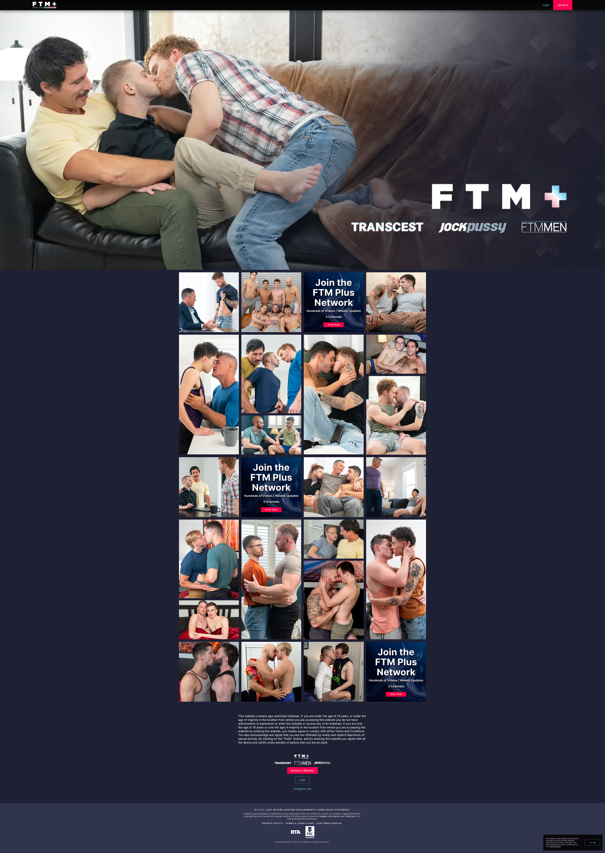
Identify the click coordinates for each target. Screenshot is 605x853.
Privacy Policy (272, 823)
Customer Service (329, 823)
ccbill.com (350, 816)
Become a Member (302, 770)
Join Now (562, 5)
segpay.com (326, 816)
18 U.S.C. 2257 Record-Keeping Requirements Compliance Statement (302, 810)
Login (546, 5)
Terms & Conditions (299, 823)
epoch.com (338, 816)
